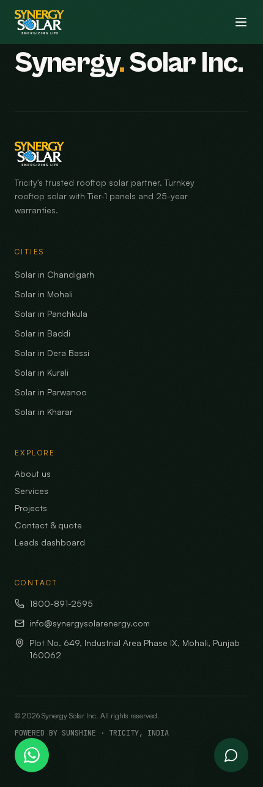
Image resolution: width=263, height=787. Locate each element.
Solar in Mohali (44, 294)
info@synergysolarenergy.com (89, 623)
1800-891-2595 (61, 603)
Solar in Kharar (44, 411)
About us (33, 473)
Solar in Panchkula (51, 313)
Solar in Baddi (42, 333)
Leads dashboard (50, 542)
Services (31, 490)
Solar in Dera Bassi (52, 353)
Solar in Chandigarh (54, 274)
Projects (31, 508)
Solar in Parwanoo (51, 392)
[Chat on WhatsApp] (32, 755)
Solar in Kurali (42, 372)
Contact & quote (48, 525)
